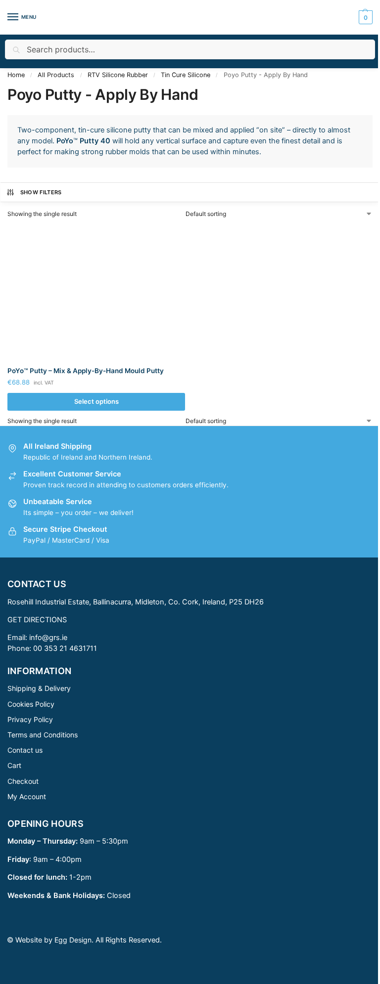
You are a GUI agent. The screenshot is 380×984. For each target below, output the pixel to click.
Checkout (23, 781)
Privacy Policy (30, 719)
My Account (26, 796)
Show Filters (41, 192)
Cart (14, 765)
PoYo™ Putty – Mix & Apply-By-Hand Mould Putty (85, 371)
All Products (56, 75)
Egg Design (73, 940)
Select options (96, 401)
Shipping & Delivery (39, 688)
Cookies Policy (30, 704)
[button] (364, 17)
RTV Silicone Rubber (118, 75)
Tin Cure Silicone (185, 75)
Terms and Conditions (42, 734)
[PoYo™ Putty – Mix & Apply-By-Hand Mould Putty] (96, 292)
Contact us (25, 750)
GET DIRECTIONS (37, 619)
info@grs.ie (48, 637)
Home (16, 75)
